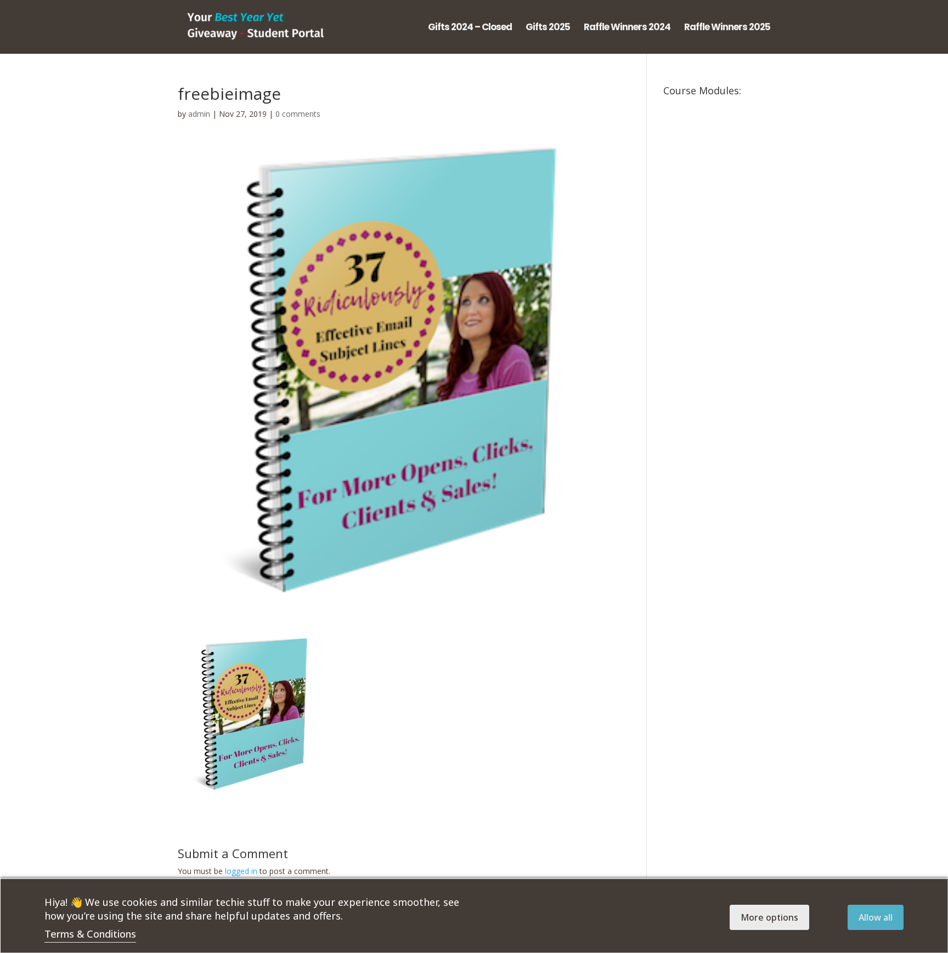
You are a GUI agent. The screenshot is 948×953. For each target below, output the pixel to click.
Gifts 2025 (548, 28)
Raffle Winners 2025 (727, 28)
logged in (241, 871)
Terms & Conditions (90, 933)
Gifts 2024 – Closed (470, 28)
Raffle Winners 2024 (627, 28)
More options (769, 917)
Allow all (876, 917)
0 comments (297, 114)
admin (199, 114)
